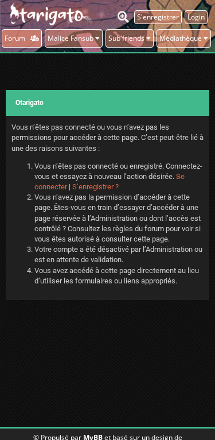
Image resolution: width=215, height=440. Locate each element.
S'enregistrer (158, 17)
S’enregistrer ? (95, 186)
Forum (17, 38)
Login (196, 17)
